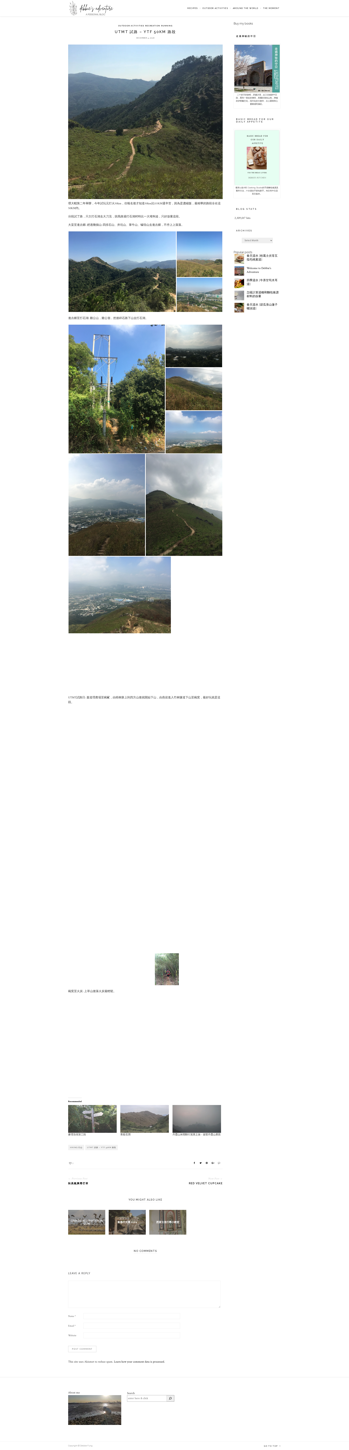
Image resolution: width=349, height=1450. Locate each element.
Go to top (271, 1446)
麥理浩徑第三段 (77, 1134)
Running (167, 26)
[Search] (170, 1398)
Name (72, 1316)
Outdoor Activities (215, 8)
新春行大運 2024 (127, 1222)
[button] (122, 271)
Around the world (245, 8)
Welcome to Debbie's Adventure (259, 270)
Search (131, 1393)
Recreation (152, 26)
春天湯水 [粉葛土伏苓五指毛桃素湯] (262, 258)
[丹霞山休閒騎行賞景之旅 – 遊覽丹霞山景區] (197, 1119)
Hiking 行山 (76, 1147)
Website (72, 1335)
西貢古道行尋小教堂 (167, 1222)
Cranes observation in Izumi (87, 1222)
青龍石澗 (125, 1134)
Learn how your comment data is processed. (139, 1362)
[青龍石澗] (144, 1119)
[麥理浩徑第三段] (92, 1119)
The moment (271, 8)
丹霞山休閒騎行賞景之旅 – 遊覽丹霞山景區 (197, 1134)
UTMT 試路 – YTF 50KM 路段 (101, 1147)
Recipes (192, 8)
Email (72, 1325)
